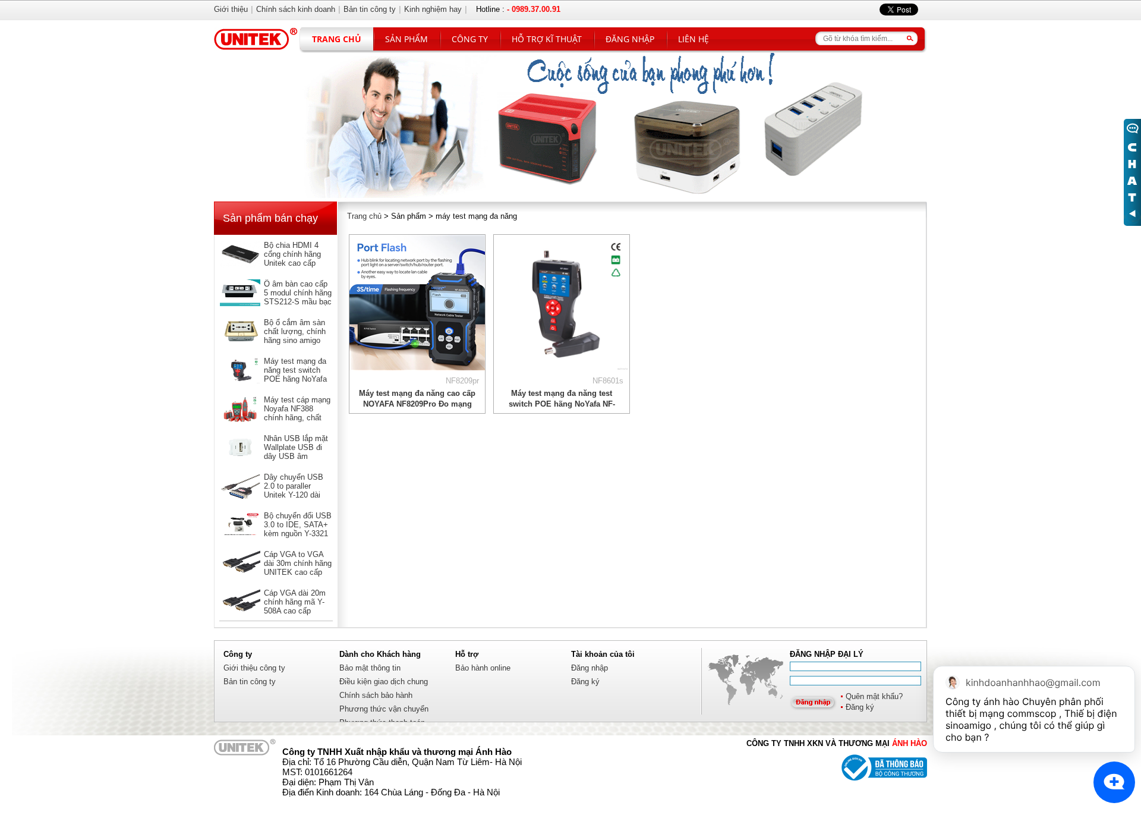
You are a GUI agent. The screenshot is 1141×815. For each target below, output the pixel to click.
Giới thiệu (231, 9)
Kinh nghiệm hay (433, 9)
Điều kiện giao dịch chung (383, 681)
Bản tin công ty (249, 681)
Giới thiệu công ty (254, 667)
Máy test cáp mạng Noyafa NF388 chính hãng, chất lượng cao (297, 413)
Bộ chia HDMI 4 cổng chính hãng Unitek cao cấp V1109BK (292, 258)
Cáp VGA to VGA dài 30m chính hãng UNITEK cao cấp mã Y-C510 (298, 568)
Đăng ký (860, 707)
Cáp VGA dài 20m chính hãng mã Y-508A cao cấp (295, 602)
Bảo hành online (482, 667)
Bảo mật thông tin (370, 667)
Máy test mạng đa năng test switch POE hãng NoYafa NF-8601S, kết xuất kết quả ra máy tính (297, 379)
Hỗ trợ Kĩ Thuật (547, 39)
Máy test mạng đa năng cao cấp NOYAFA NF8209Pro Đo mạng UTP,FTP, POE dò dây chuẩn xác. (417, 404)
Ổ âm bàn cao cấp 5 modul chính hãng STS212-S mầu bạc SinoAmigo (298, 297)
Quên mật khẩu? (874, 696)
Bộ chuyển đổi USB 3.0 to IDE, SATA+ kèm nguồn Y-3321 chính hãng (298, 529)
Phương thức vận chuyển (383, 708)
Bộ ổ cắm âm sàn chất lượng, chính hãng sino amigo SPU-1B (295, 336)
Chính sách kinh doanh (295, 9)
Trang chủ (336, 39)
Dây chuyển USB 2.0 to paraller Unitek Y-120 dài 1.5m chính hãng (293, 490)
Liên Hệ (693, 39)
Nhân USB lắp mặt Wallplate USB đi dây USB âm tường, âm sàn (296, 452)
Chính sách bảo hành (375, 695)
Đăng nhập (630, 39)
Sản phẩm (406, 39)
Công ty (470, 39)
